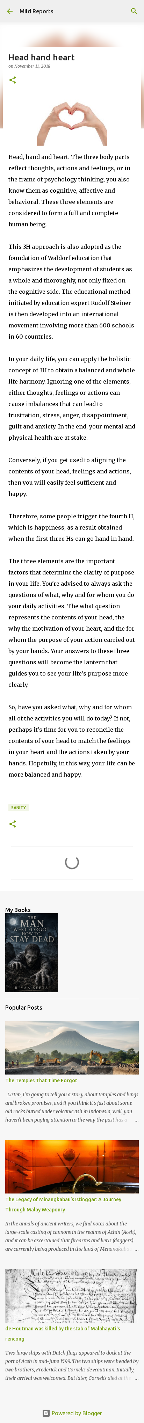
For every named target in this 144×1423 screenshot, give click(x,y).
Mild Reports (36, 11)
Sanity (18, 807)
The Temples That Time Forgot (41, 1080)
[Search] (134, 11)
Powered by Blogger (76, 1413)
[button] (12, 80)
